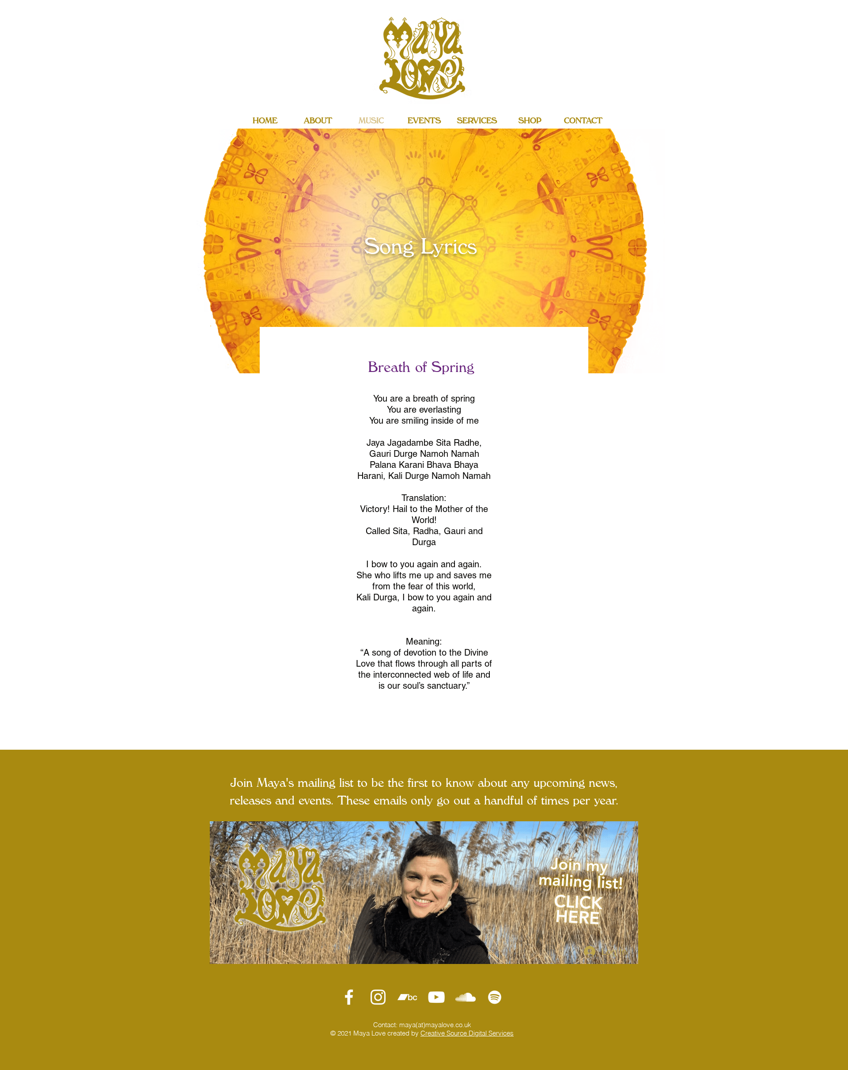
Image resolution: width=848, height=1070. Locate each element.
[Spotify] (495, 997)
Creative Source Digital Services (467, 1033)
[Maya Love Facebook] (349, 997)
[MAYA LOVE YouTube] (436, 997)
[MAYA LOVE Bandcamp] (407, 997)
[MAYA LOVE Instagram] (378, 997)
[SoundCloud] (465, 997)
